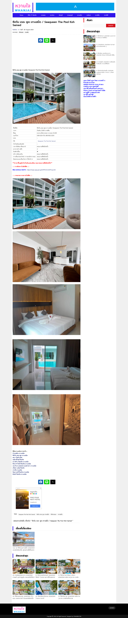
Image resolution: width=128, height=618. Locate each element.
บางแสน (43, 15)
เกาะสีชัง (97, 15)
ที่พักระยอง (21, 32)
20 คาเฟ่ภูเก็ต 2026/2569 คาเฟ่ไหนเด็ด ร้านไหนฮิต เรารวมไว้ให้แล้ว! (105, 62)
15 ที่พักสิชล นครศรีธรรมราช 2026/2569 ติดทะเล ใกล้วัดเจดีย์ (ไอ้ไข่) (105, 54)
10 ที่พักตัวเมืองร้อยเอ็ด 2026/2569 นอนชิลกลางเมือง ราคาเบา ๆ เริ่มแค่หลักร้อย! (105, 72)
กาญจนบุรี (70, 15)
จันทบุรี (61, 15)
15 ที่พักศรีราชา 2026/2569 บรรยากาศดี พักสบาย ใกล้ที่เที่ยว (105, 37)
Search (110, 25)
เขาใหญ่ (89, 15)
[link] (46, 141)
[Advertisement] (46, 56)
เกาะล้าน (52, 15)
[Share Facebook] (40, 40)
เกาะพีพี (106, 15)
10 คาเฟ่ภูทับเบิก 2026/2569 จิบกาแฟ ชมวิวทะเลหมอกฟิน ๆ (105, 45)
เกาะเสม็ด (79, 15)
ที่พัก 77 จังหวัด (32, 15)
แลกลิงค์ (112, 608)
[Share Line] (46, 40)
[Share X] (52, 40)
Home (21, 15)
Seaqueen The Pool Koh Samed (27, 514)
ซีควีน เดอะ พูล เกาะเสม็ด (43, 514)
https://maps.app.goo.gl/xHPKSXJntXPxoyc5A (41, 170)
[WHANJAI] (23, 7)
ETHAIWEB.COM (77, 616)
